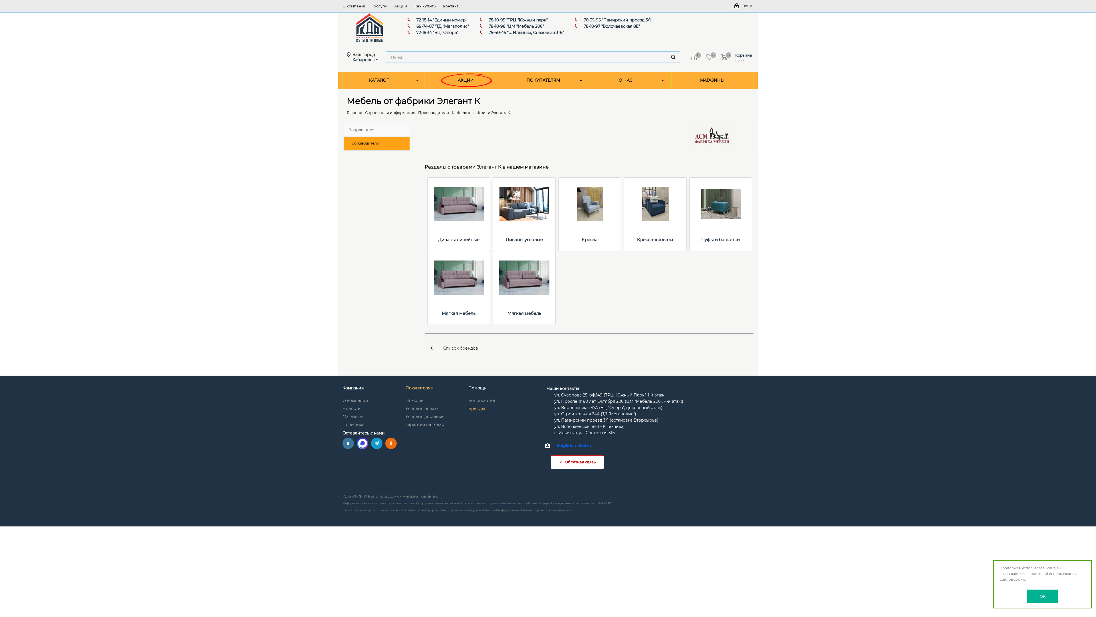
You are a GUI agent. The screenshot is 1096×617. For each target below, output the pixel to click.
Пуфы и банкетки (720, 239)
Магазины (352, 416)
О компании (355, 400)
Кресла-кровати (655, 239)
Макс (362, 443)
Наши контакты (563, 388)
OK (1042, 596)
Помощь (414, 400)
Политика (352, 424)
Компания (353, 387)
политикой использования (1052, 574)
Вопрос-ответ (482, 400)
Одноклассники (391, 443)
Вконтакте (348, 443)
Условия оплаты (423, 408)
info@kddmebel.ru (572, 445)
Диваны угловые (524, 239)
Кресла (590, 239)
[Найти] (673, 57)
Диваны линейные (459, 239)
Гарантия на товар (425, 424)
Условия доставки (425, 416)
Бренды (476, 408)
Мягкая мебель (459, 313)
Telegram (376, 443)
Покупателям (420, 387)
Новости (351, 408)
